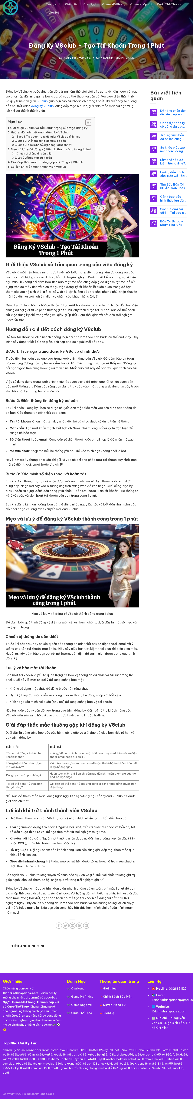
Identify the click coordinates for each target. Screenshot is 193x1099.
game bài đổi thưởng (74, 1068)
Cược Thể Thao (168, 4)
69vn (31, 1054)
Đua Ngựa (90, 4)
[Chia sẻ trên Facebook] (59, 925)
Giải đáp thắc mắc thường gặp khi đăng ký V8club (47, 162)
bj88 (102, 1059)
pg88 (6, 1054)
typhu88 (80, 1059)
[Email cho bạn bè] (72, 925)
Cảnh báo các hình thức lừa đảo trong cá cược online (173, 198)
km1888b (44, 1059)
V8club (43, 101)
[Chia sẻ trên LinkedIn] (86, 925)
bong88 (102, 1054)
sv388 (133, 1050)
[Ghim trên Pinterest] (79, 925)
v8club (37, 1063)
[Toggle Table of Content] (87, 122)
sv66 (6, 1068)
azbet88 (67, 1059)
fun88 (24, 1059)
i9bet (19, 1063)
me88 (33, 1059)
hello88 (159, 1059)
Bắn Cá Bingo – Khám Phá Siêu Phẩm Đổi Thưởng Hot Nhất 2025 (173, 223)
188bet (72, 1054)
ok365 (156, 1054)
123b (112, 1054)
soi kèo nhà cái (31, 1050)
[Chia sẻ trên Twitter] (66, 925)
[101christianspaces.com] (22, 8)
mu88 (152, 1063)
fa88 (175, 1054)
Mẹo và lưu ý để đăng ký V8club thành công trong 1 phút (51, 149)
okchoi (110, 1059)
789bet (114, 1050)
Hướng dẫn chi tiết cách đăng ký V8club (40, 132)
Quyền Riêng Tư (114, 1005)
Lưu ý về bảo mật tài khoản (35, 157)
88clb (60, 1063)
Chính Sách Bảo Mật (117, 996)
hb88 (175, 1050)
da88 (183, 1054)
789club (154, 1068)
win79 (48, 1054)
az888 (179, 1059)
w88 (127, 1068)
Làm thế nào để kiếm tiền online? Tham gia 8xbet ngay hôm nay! (172, 161)
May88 (114, 1063)
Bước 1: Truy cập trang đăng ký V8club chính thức (48, 136)
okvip (184, 1050)
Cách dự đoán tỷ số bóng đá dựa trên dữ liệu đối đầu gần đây (172, 124)
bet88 (124, 1063)
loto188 (92, 1059)
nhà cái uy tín (11, 1050)
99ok (124, 1050)
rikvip (46, 1050)
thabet (121, 1054)
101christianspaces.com (169, 1011)
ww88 (167, 1050)
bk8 (159, 1050)
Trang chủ (53, 4)
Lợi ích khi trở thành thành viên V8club (38, 166)
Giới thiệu (71, 4)
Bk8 (160, 1063)
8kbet (170, 1059)
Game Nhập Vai (141, 4)
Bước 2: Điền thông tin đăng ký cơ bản (42, 140)
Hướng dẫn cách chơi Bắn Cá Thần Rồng (173, 174)
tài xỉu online (139, 1068)
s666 (23, 1054)
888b (14, 1054)
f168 (47, 1068)
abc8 (142, 1050)
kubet (92, 1054)
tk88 (84, 1050)
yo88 (137, 1054)
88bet (87, 1063)
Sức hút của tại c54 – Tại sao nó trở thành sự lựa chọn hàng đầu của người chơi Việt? (173, 211)
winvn (149, 1059)
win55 (169, 1063)
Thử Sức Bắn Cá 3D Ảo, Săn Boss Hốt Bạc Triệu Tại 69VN (173, 186)
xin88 (39, 1054)
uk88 (26, 1068)
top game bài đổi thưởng (106, 1068)
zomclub (8, 1063)
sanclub (178, 1068)
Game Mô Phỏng (113, 4)
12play (103, 1050)
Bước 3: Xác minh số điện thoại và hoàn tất (45, 145)
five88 (64, 1050)
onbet (146, 1054)
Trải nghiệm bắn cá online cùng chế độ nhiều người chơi (172, 137)
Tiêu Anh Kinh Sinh (121, 58)
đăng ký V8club (42, 106)
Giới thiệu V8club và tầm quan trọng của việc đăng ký (48, 128)
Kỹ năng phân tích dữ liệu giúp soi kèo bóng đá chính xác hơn (173, 112)
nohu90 (75, 1050)
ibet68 (93, 1050)
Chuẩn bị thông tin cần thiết (35, 153)
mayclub (48, 1063)
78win (151, 1050)
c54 (130, 1054)
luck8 (104, 1063)
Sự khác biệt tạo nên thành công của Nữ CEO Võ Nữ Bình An (172, 149)
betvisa (121, 1059)
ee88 (6, 1072)
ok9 (67, 1063)
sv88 (140, 1059)
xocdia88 (60, 1054)
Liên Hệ (54, 12)
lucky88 (16, 1068)
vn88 (15, 1059)
